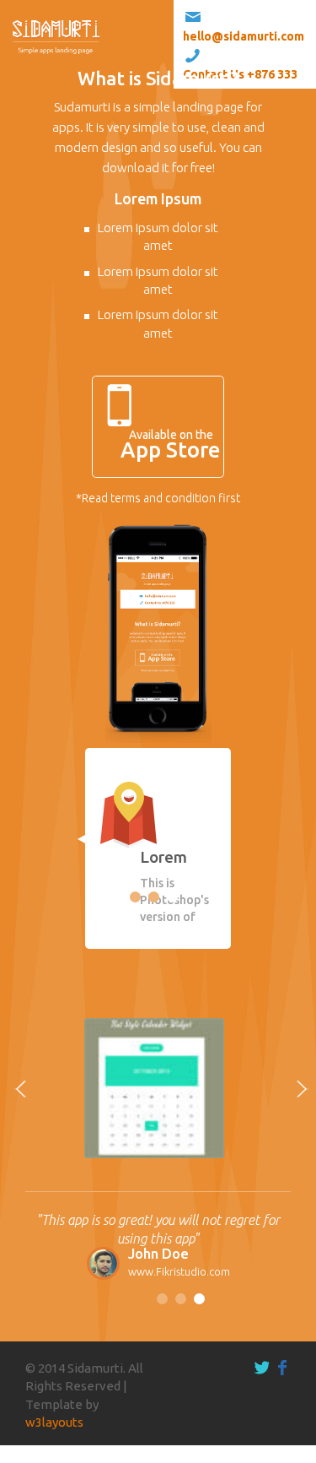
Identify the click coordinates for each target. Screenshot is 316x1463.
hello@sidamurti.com (243, 36)
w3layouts (54, 1422)
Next (215, 856)
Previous (101, 856)
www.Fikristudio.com (179, 1271)
